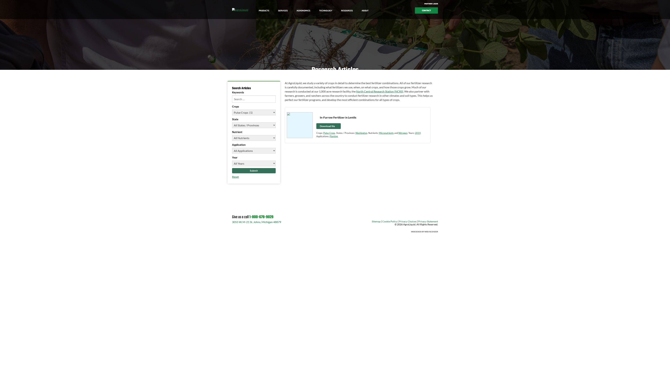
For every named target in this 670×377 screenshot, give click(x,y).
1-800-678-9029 (261, 217)
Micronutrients (386, 133)
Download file (327, 126)
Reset (235, 176)
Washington (361, 133)
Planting (334, 136)
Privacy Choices (407, 221)
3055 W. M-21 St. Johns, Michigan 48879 (256, 222)
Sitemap (376, 221)
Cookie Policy (389, 221)
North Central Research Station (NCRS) (379, 91)
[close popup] (645, 370)
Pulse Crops (329, 133)
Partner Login (431, 4)
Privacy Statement (428, 221)
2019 (418, 133)
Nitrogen (403, 133)
